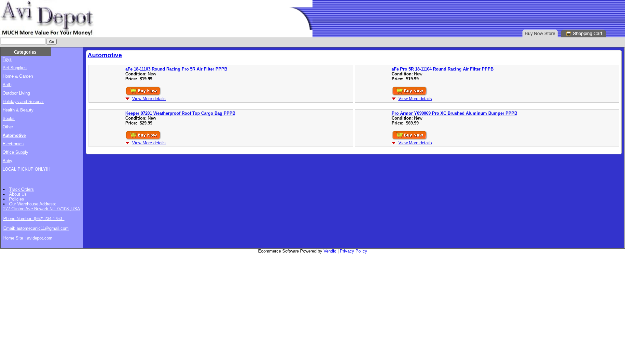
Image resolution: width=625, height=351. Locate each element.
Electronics (13, 143)
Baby (7, 160)
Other (8, 126)
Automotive (14, 135)
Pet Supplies (15, 67)
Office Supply (15, 152)
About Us (18, 194)
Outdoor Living (16, 93)
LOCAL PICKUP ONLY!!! (26, 169)
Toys (7, 59)
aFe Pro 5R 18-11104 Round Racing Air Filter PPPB (442, 69)
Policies (16, 199)
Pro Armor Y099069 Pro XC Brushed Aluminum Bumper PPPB (454, 113)
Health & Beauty (18, 110)
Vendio (330, 251)
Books (9, 118)
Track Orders (21, 189)
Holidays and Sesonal (23, 101)
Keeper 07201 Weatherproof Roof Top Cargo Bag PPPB (180, 113)
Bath (7, 84)
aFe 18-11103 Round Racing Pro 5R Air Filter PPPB (176, 69)
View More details (149, 98)
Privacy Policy (353, 251)
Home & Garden (18, 76)
